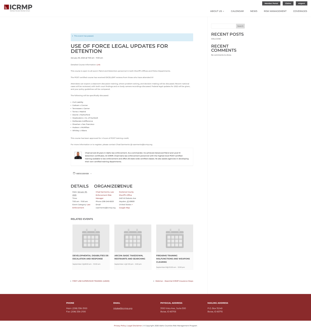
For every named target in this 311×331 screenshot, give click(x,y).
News (253, 11)
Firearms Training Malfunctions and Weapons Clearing (173, 258)
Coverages (300, 11)
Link (98, 65)
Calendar (237, 11)
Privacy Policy (120, 326)
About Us (216, 11)
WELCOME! (216, 39)
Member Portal (271, 3)
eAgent (301, 3)
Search (240, 26)
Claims (288, 3)
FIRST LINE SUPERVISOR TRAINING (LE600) (90, 281)
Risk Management (275, 11)
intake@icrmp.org (122, 308)
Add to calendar (82, 173)
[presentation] (91, 238)
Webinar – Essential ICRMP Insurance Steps (174, 281)
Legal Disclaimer (134, 326)
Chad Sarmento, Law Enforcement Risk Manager (105, 195)
